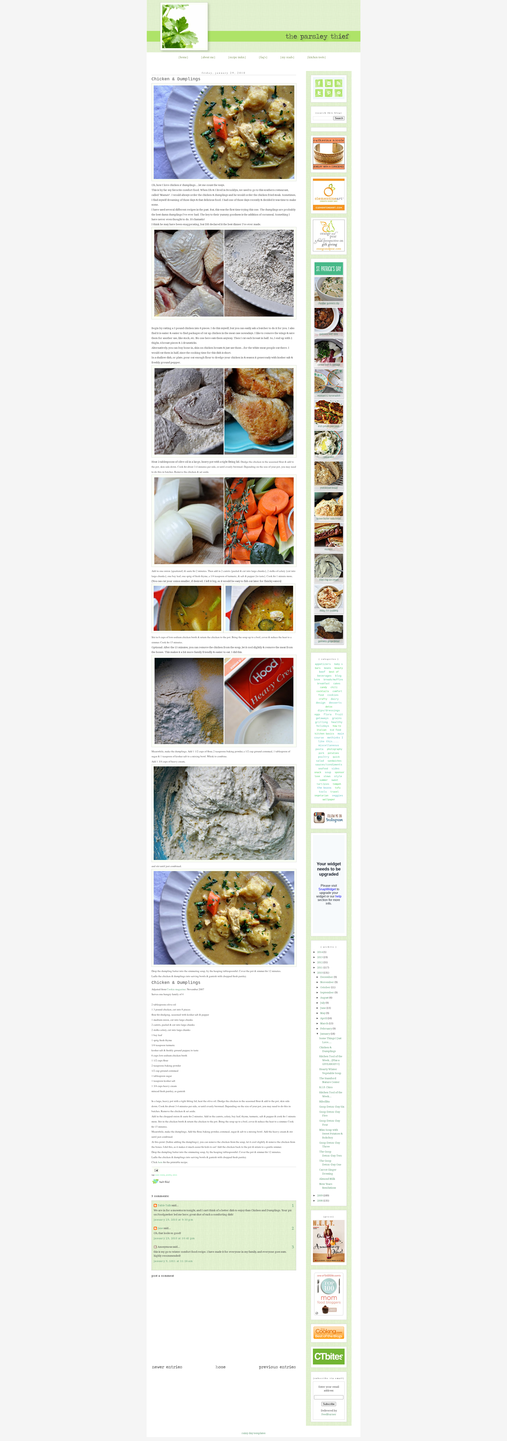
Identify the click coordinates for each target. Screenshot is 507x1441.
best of (334, 672)
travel (334, 792)
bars (317, 668)
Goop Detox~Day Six (331, 1106)
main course (160, 1175)
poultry (169, 1175)
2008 (320, 1200)
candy (323, 687)
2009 (320, 1195)
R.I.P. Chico (326, 1087)
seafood (323, 768)
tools (323, 791)
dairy (335, 699)
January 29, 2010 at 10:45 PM (174, 1238)
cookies (332, 695)
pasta (319, 749)
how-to (337, 726)
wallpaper (329, 799)
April (323, 1018)
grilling (321, 722)
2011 (320, 967)
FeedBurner (328, 1414)
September (327, 992)
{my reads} (287, 57)
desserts (335, 702)
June (323, 1007)
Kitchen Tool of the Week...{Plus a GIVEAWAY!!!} (330, 1060)
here (160, 1162)
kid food (335, 730)
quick (336, 757)
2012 (320, 962)
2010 (320, 972)
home (183, 57)
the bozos (324, 787)
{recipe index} (237, 57)
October (325, 987)
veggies (337, 795)
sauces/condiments (328, 764)
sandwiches (334, 761)
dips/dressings (329, 710)
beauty (339, 668)
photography (334, 749)
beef (322, 671)
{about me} (208, 57)
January (325, 1033)
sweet (334, 780)
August (324, 997)
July (323, 1002)
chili (334, 687)
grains (337, 718)
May (323, 1013)
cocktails (322, 691)
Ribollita (324, 1101)
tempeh (337, 784)
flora (328, 714)
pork (321, 753)
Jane (160, 1228)
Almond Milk (327, 1178)
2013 (320, 957)
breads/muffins (333, 679)
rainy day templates (253, 1433)
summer (323, 780)
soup (328, 772)
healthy (336, 722)
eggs (317, 714)
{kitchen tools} (316, 57)
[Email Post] (156, 1170)
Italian (321, 730)
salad (320, 760)
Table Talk (164, 1205)
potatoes (333, 753)
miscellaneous (328, 745)
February (326, 1028)
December (327, 977)
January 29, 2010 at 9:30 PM (173, 1219)
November (327, 982)
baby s (338, 664)
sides (335, 768)
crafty (323, 699)
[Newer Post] (167, 1368)
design (320, 702)
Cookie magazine (176, 989)
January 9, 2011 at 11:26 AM (173, 1261)
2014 (320, 952)
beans (327, 668)
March (324, 1023)
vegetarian (321, 795)
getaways (322, 718)
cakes (336, 683)
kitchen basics (324, 733)
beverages (324, 675)
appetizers (323, 664)
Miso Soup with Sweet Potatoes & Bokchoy (331, 1133)
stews (175, 1175)
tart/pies (323, 784)
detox (328, 707)
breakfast (323, 683)
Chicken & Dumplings (176, 79)
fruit (339, 714)
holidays (322, 726)
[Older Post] (277, 1368)
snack (317, 772)
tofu (337, 788)
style (338, 776)
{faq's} (263, 57)
